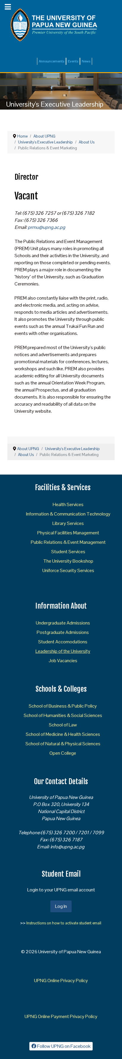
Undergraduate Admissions (63, 623)
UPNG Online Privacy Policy (61, 980)
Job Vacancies (63, 660)
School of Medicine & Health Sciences (63, 734)
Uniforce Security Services (68, 570)
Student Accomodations (62, 642)
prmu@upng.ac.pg (46, 227)
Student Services (68, 552)
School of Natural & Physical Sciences (62, 744)
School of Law (63, 725)
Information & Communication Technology (68, 514)
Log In (61, 906)
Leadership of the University (63, 651)
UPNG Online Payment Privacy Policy (61, 1016)
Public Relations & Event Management (68, 542)
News (86, 61)
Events (73, 61)
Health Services (68, 504)
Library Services (68, 523)
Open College (62, 753)
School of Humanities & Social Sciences (63, 715)
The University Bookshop (68, 561)
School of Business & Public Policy (63, 706)
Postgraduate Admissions (63, 632)
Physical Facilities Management (68, 533)
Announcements (51, 61)
